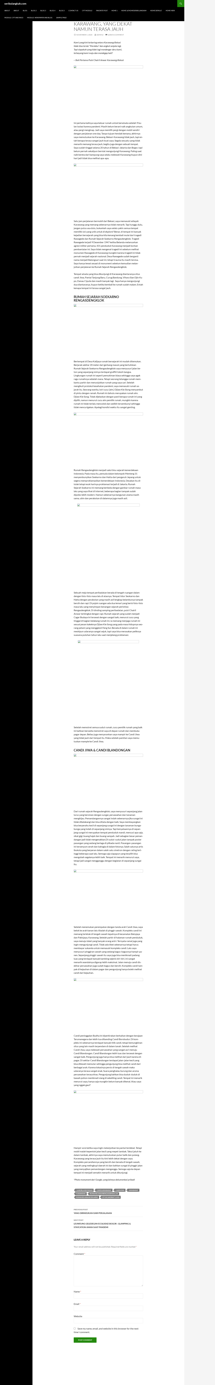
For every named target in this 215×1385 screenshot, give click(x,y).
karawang (81, 1194)
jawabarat (133, 1190)
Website (78, 1316)
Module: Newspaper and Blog (39, 18)
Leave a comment (116, 35)
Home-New (170, 10)
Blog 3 (43, 10)
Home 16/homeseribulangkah (133, 10)
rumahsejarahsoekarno (87, 1197)
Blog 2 (34, 10)
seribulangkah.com (15, 3)
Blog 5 (62, 10)
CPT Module (87, 10)
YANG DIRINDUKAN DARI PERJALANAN (93, 1211)
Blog (25, 10)
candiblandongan (84, 1190)
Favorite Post (102, 10)
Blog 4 (52, 10)
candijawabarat (104, 1190)
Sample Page (61, 18)
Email (77, 1303)
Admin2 (99, 35)
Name (77, 1291)
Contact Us (73, 10)
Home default (156, 10)
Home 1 (114, 10)
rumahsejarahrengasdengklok (104, 1194)
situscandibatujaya (111, 1197)
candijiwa (120, 1190)
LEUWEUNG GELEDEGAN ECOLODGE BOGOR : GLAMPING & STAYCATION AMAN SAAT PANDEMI (102, 1223)
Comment (79, 1253)
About (7, 10)
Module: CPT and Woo (13, 18)
